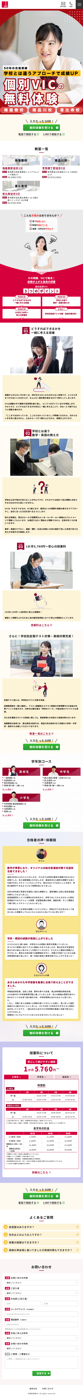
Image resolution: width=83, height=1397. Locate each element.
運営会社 (33, 1388)
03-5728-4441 (14, 202)
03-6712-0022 (54, 177)
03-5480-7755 (14, 177)
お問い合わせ (48, 1388)
